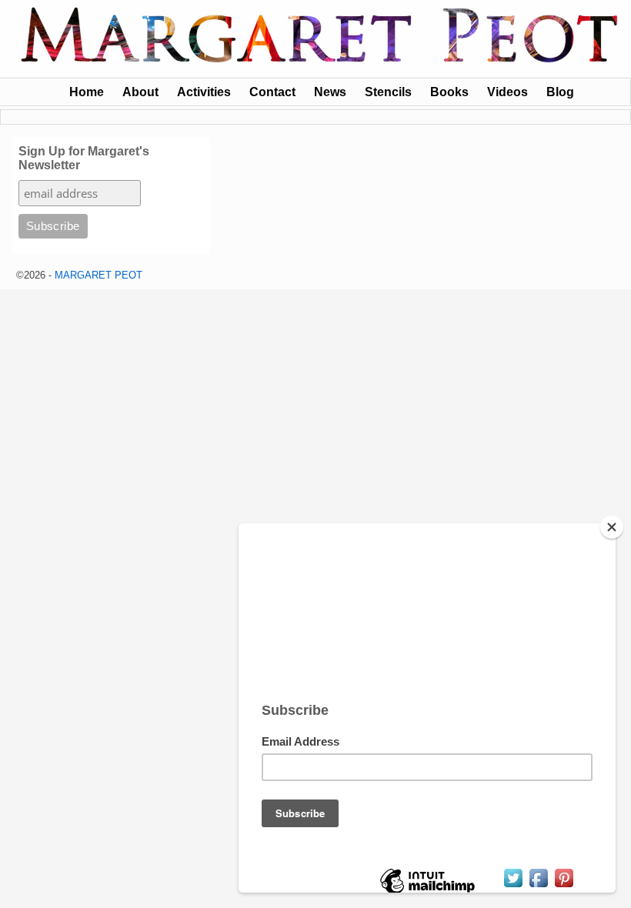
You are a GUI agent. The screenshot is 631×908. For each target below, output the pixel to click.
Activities (204, 91)
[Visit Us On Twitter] (513, 885)
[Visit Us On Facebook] (538, 885)
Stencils (388, 91)
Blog (560, 91)
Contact (272, 91)
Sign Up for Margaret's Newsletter (83, 158)
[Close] (611, 527)
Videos (507, 91)
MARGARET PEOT (98, 275)
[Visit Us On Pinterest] (563, 885)
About (140, 91)
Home (86, 91)
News (330, 91)
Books (449, 91)
